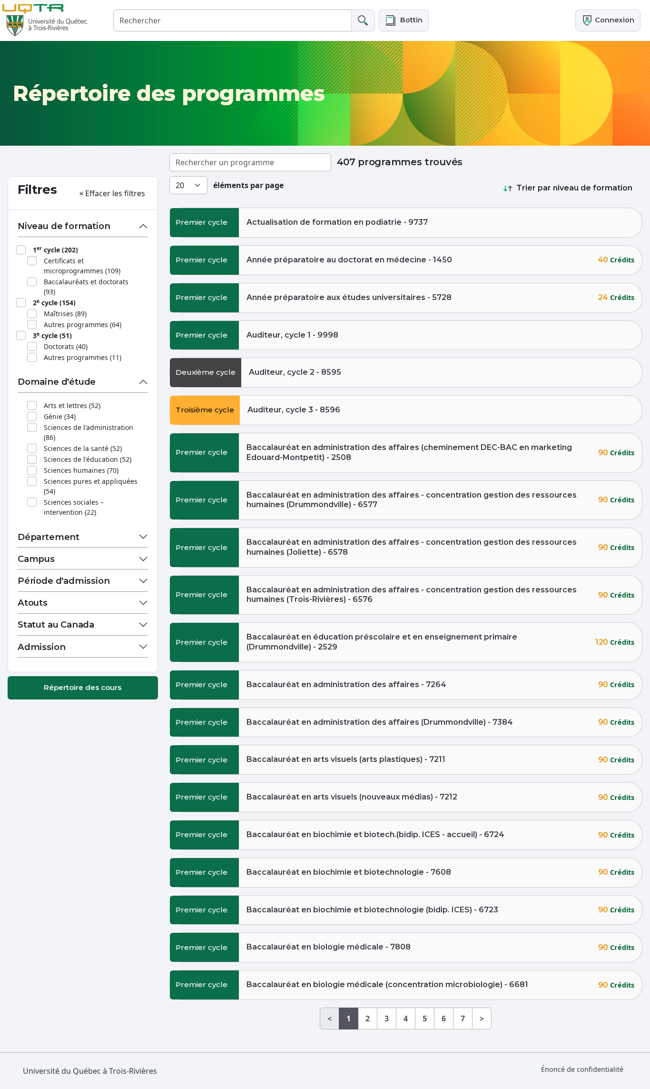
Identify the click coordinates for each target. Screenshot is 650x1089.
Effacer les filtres (115, 193)
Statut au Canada (56, 624)
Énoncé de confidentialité (582, 1069)
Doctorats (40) (66, 346)
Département (48, 536)
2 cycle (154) (54, 302)
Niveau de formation (64, 225)
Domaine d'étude (57, 381)
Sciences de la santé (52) (83, 448)
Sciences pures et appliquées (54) (91, 486)
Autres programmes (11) (82, 357)
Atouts (33, 602)
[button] (404, 20)
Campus (36, 558)
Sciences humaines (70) (81, 470)
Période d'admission (64, 580)
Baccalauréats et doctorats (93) (86, 286)
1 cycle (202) (55, 249)
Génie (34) (60, 416)
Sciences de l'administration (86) (88, 432)
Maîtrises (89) (65, 313)
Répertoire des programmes (169, 93)
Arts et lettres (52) (72, 405)
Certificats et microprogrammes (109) (82, 265)
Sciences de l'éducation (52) (87, 459)
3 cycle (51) (52, 335)
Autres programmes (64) (82, 324)
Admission (41, 646)
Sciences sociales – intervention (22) (74, 507)
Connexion (613, 20)
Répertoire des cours (82, 687)
